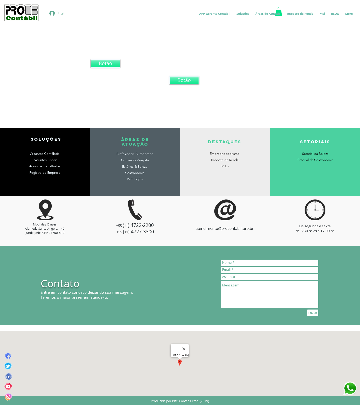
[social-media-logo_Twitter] (8, 366)
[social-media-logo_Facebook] (8, 356)
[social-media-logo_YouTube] (8, 387)
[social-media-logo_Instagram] (8, 397)
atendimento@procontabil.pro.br (225, 228)
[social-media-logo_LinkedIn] (8, 376)
